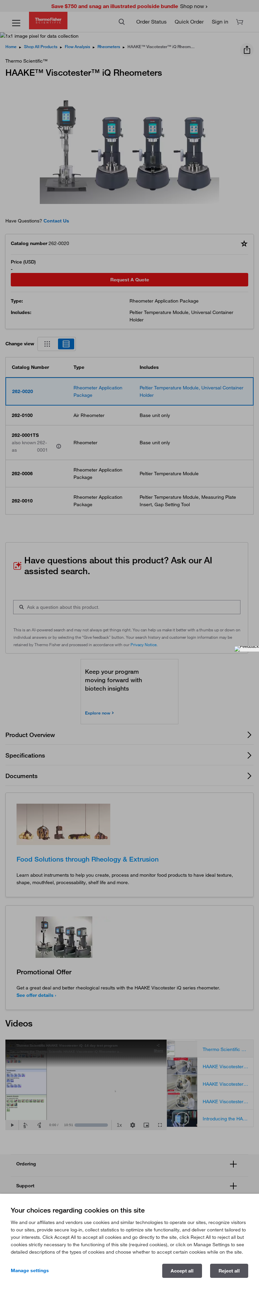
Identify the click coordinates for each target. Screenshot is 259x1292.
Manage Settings (30, 1270)
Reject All (229, 1271)
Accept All (182, 1271)
